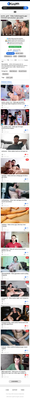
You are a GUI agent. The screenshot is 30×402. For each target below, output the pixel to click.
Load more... (15, 381)
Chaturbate (5, 74)
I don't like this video (11, 50)
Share (15, 56)
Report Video (19, 53)
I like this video (9, 50)
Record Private (22, 71)
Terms (22, 390)
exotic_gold (9, 77)
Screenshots (8, 56)
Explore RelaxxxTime (15, 46)
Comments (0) (22, 56)
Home (7, 390)
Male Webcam (13, 71)
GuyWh (13, 396)
